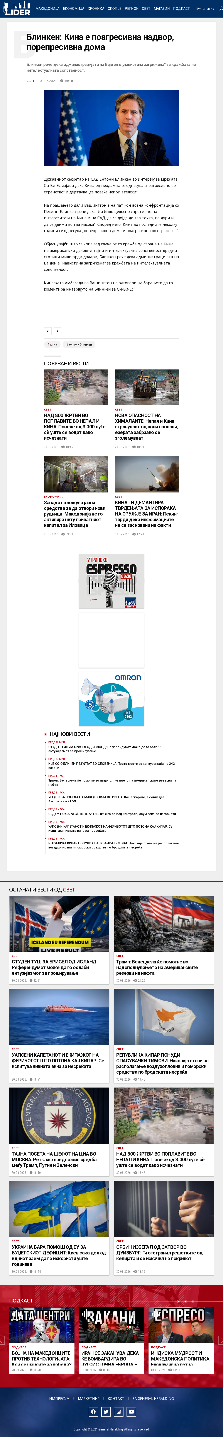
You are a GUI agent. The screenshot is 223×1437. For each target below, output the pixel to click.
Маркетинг (89, 1398)
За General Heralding (153, 1398)
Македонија (47, 9)
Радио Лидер (16, 8)
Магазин (162, 9)
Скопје (114, 9)
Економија (73, 9)
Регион (132, 9)
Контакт (116, 1398)
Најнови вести (70, 733)
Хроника (96, 9)
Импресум (59, 1398)
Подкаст (181, 9)
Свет (146, 9)
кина (53, 344)
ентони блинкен (80, 344)
